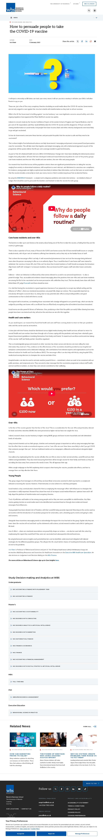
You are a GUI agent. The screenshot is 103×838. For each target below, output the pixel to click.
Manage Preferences (82, 833)
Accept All (20, 833)
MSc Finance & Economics (22, 645)
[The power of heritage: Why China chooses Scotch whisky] (53, 740)
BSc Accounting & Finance (22, 596)
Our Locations (12, 809)
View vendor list (25, 829)
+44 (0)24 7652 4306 (46, 805)
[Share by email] (95, 41)
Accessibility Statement (78, 803)
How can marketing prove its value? (20, 755)
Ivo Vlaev (12, 549)
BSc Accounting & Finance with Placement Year (31, 589)
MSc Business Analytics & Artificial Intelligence (31, 625)
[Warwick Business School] (14, 7)
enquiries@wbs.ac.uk (46, 802)
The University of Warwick (60, 4)
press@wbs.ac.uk (45, 815)
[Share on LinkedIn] (86, 41)
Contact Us (26, 809)
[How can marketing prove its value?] (23, 740)
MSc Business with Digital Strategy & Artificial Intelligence (36, 666)
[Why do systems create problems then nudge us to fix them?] (84, 740)
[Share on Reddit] (90, 41)
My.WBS (76, 4)
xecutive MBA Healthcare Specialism (78, 552)
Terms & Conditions (76, 806)
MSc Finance (52, 555)
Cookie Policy (35, 829)
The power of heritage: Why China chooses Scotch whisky (52, 755)
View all (87, 726)
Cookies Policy (74, 812)
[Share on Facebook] (82, 41)
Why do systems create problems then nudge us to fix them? (84, 755)
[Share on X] (77, 41)
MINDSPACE (21, 178)
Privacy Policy (74, 809)
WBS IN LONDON (89, 4)
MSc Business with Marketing (24, 632)
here (57, 560)
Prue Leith (27, 283)
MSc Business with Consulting (24, 618)
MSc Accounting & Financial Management (28, 659)
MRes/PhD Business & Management (26, 697)
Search (89, 10)
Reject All (51, 833)
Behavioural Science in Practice (25, 712)
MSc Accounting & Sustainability (25, 611)
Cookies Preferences (76, 815)
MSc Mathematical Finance (23, 639)
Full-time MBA (18, 681)
